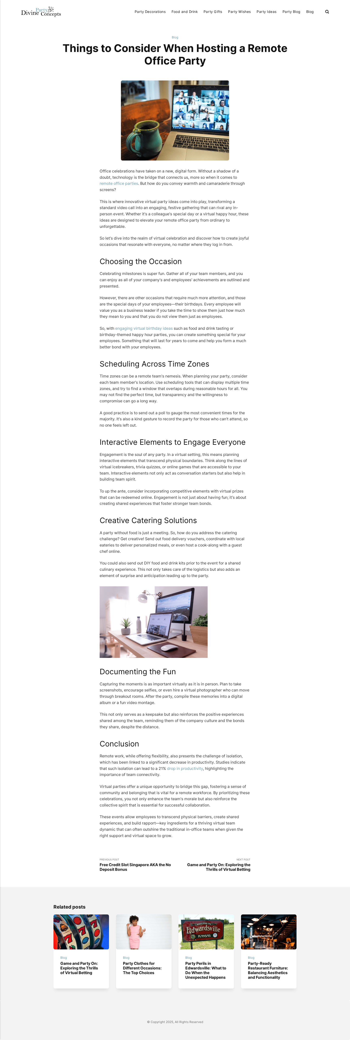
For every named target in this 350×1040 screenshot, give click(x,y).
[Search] (327, 11)
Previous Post (135, 865)
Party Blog (291, 12)
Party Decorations (150, 12)
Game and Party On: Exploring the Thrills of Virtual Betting (79, 968)
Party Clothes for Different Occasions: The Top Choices (142, 968)
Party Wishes (239, 12)
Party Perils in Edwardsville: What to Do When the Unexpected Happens (205, 970)
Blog (310, 12)
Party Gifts (213, 12)
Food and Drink (185, 12)
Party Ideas (267, 12)
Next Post (218, 865)
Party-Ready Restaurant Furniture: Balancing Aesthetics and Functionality (268, 970)
